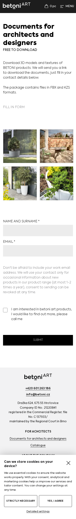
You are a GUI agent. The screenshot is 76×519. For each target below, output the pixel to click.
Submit (38, 340)
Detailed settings (38, 511)
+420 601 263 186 (38, 388)
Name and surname (21, 221)
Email (9, 242)
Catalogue (38, 445)
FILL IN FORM (14, 107)
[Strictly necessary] (68, 463)
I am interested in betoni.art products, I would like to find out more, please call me (41, 314)
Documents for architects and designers (38, 438)
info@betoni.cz (38, 394)
